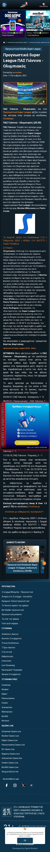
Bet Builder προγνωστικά (13, 610)
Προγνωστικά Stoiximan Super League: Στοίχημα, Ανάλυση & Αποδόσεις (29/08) (22, 568)
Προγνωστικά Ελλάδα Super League (23, 49)
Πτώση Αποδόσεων (10, 643)
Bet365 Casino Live (10, 767)
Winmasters (7, 712)
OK (25, 840)
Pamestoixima (8, 698)
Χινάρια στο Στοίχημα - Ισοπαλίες (17, 596)
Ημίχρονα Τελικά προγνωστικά (15, 601)
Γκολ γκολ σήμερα (10, 623)
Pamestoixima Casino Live (13, 745)
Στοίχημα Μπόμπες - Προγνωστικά (17, 592)
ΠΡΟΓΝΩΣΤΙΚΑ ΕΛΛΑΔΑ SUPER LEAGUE (17, 42)
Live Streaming (8, 665)
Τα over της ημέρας (10, 619)
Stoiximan (8, 118)
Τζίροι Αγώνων (8, 647)
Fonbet (5, 703)
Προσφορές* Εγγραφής (12, 670)
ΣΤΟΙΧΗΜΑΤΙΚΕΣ (9, 679)
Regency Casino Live (11, 754)
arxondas (17, 72)
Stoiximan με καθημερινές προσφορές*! (24, 511)
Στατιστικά (7, 652)
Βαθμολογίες (7, 656)
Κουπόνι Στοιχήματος (12, 638)
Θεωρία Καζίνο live (10, 772)
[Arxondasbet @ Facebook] (6, 785)
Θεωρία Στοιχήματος (11, 674)
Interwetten (7, 707)
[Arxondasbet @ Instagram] (15, 785)
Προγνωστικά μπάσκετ (12, 614)
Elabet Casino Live (10, 740)
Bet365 (5, 716)
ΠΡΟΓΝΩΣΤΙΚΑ (8, 586)
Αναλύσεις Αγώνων (10, 634)
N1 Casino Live (8, 749)
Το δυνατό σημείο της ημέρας (15, 605)
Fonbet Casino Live (10, 763)
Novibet (5, 689)
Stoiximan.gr (34, 506)
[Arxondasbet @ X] (23, 785)
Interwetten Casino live (12, 758)
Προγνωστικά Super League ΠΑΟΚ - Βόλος (19, 348)
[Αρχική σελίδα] (4, 42)
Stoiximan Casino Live (11, 731)
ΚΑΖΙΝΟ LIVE (7, 726)
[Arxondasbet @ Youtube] (31, 785)
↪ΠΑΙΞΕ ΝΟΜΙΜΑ (27, 443)
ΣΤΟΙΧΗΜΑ (7, 628)
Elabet (4, 694)
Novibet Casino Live (10, 736)
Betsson (5, 721)
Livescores (6, 661)
